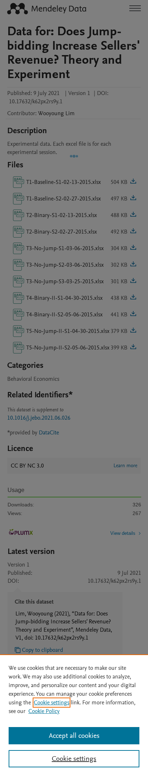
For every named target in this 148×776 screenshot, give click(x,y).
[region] (74, 715)
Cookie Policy (44, 711)
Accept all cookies (74, 735)
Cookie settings (51, 703)
